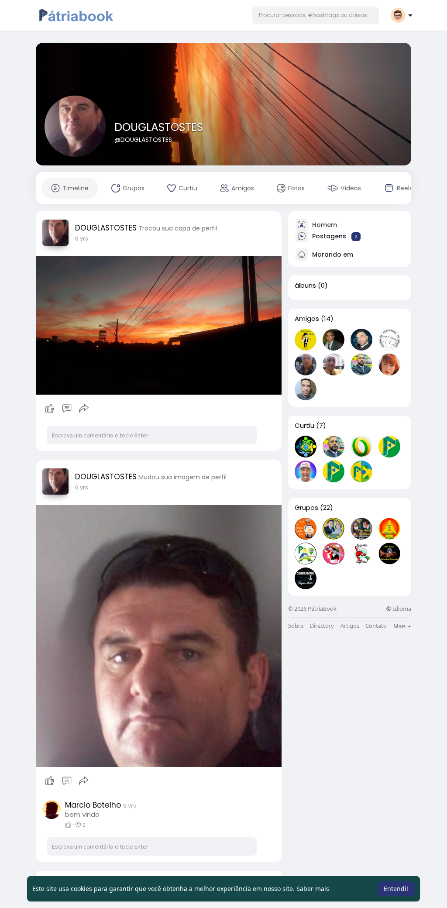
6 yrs (81, 238)
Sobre (295, 626)
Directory (322, 626)
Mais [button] (400, 626)
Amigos (307, 318)
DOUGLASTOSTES (158, 127)
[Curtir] (66, 408)
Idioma (401, 609)
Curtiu (304, 425)
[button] (315, 15)
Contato (376, 626)
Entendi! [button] (396, 888)
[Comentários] (66, 408)
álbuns (305, 285)
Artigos (349, 626)
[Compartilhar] (83, 408)
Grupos (306, 507)
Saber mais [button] (312, 888)
